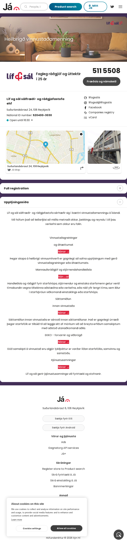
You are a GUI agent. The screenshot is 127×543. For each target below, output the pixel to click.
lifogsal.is (94, 97)
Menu (120, 6)
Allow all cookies (66, 528)
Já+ (63, 454)
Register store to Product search (63, 469)
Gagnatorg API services (63, 448)
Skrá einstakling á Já (63, 480)
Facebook (95, 107)
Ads (63, 442)
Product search (65, 7)
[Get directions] (82, 168)
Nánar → (63, 251)
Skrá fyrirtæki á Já (64, 475)
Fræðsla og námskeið (101, 81)
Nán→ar (63, 277)
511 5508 (106, 70)
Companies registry (101, 112)
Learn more (16, 519)
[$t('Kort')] (112, 6)
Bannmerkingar (63, 486)
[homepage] (11, 6)
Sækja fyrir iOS (63, 418)
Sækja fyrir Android (63, 427)
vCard (93, 117)
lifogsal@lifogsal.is (100, 102)
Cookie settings (32, 528)
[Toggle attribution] (81, 134)
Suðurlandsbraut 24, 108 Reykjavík (28, 110)
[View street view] (104, 168)
